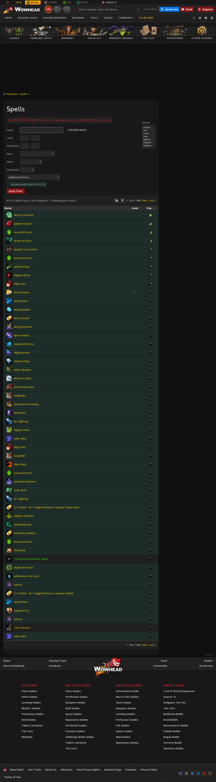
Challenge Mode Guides (79, 737)
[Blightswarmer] (9, 352)
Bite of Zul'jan (21, 318)
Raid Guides (29, 719)
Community (125, 17)
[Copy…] (116, 200)
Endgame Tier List (175, 702)
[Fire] (148, 130)
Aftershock (20, 550)
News (8, 17)
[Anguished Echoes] (9, 344)
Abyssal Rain (21, 301)
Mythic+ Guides (31, 708)
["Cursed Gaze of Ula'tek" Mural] (9, 559)
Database (78, 17)
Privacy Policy (149, 769)
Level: (10, 138)
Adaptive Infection (24, 516)
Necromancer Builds (176, 725)
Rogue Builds (171, 737)
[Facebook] (198, 773)
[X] (186, 773)
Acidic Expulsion (22, 369)
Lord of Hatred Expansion (179, 691)
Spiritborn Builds (173, 748)
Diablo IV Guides (174, 685)
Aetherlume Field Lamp (26, 576)
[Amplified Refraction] (9, 481)
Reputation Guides (76, 719)
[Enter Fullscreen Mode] (194, 17)
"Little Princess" (22, 627)
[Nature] (148, 139)
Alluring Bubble (22, 309)
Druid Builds (171, 719)
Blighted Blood (22, 275)
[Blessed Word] (9, 292)
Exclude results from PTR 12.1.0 (28, 184)
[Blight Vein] (9, 284)
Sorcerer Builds (173, 742)
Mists (84, 2)
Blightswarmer (22, 352)
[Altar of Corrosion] (9, 215)
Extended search (78, 129)
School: (146, 122)
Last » (153, 200)
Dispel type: (13, 169)
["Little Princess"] (9, 627)
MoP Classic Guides (77, 685)
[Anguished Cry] (9, 610)
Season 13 (170, 696)
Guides (108, 17)
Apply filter (16, 191)
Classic (53, 2)
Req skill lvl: (13, 145)
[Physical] (148, 142)
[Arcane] (148, 127)
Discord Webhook (54, 17)
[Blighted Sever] (9, 430)
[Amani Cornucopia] (9, 387)
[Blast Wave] (9, 464)
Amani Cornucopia (24, 387)
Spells (23, 94)
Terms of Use (12, 777)
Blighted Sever (22, 430)
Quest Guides (73, 714)
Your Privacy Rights (88, 769)
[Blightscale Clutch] (9, 567)
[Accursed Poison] (9, 232)
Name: (10, 130)
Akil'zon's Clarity (22, 378)
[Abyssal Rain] (9, 301)
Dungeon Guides (75, 702)
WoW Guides (29, 685)
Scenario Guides (75, 731)
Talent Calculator (32, 725)
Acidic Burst (20, 490)
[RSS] (210, 773)
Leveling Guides (31, 702)
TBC (69, 2)
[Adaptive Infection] (9, 516)
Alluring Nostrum (23, 326)
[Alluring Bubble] (9, 309)
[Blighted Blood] (9, 275)
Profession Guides (33, 714)
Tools (163, 660)
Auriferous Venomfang (26, 404)
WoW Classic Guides (129, 685)
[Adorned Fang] (9, 266)
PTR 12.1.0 (57, 9)
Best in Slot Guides (127, 696)
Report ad (209, 655)
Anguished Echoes (24, 344)
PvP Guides (122, 725)
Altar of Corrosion (23, 215)
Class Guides (29, 691)
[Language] (211, 17)
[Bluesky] (192, 773)
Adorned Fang (21, 266)
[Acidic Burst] (9, 490)
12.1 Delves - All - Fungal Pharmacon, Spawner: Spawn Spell (46, 507)
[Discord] (180, 773)
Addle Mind (20, 438)
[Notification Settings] (199, 17)
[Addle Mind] (9, 438)
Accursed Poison (23, 232)
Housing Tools (57, 660)
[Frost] (148, 133)
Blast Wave (20, 464)
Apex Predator (22, 335)
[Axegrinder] (9, 395)
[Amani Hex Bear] (9, 241)
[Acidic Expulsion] (9, 369)
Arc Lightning (21, 421)
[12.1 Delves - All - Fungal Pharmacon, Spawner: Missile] (9, 593)
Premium (130, 769)
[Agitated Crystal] (9, 223)
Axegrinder (19, 395)
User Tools (34, 769)
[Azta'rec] (9, 584)
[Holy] (148, 136)
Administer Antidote (24, 533)
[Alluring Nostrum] (9, 326)
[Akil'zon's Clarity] (9, 378)
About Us (50, 769)
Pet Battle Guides (76, 725)
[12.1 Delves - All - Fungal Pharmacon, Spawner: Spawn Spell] (9, 507)
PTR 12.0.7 (67, 9)
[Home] (22, 9)
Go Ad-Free (146, 17)
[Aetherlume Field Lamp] (9, 576)
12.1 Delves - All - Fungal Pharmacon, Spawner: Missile (43, 593)
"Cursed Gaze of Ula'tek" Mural (31, 558)
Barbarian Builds (173, 714)
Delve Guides (29, 696)
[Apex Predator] (9, 335)
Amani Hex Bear (23, 240)
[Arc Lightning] (9, 421)
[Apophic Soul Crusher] (9, 249)
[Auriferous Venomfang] (9, 404)
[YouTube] (204, 773)
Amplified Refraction (25, 481)
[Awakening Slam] (9, 524)
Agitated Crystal (22, 223)
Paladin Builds (172, 731)
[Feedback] (205, 17)
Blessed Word (21, 292)
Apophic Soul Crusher (25, 249)
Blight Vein (19, 283)
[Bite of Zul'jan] (9, 318)
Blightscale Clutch (23, 567)
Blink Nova (20, 412)
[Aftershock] (9, 550)
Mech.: (10, 161)
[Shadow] (148, 145)
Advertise (66, 769)
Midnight (27, 737)
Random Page (112, 769)
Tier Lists (27, 731)
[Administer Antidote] (9, 533)
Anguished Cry (21, 610)
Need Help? (17, 769)
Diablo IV (111, 2)
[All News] (7, 3)
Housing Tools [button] (27, 17)
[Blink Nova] (9, 412)
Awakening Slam (23, 524)
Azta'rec (18, 584)
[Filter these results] (122, 200)
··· (93, 2)
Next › (145, 200)
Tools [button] (94, 17)
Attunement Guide (127, 691)
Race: (10, 153)
